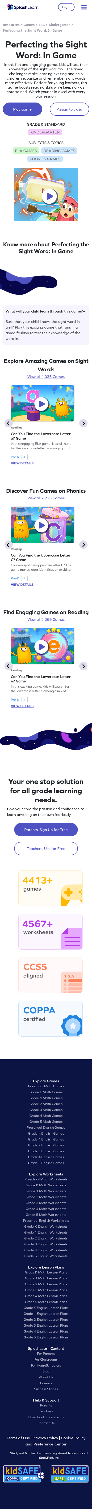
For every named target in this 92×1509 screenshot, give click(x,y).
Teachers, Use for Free (46, 848)
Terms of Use (19, 1438)
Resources (11, 24)
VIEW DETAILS (22, 463)
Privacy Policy (45, 1438)
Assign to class (69, 109)
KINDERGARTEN (45, 132)
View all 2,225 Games (46, 498)
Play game (22, 109)
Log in (66, 7)
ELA (42, 24)
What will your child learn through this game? (44, 311)
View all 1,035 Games (46, 376)
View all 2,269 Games (46, 619)
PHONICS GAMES (45, 159)
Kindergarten (60, 24)
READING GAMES (59, 151)
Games (29, 24)
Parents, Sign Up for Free (46, 829)
